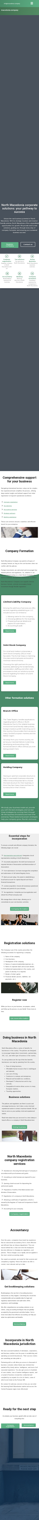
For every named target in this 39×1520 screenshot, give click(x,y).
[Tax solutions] (19, 256)
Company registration (11, 502)
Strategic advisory (9, 513)
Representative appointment (13, 855)
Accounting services (10, 509)
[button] (32, 3)
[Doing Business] (32, 256)
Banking (19, 276)
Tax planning (8, 506)
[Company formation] (32, 273)
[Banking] (19, 273)
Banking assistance (10, 517)
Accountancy (7, 276)
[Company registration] (6, 256)
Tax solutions (19, 259)
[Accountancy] (7, 273)
